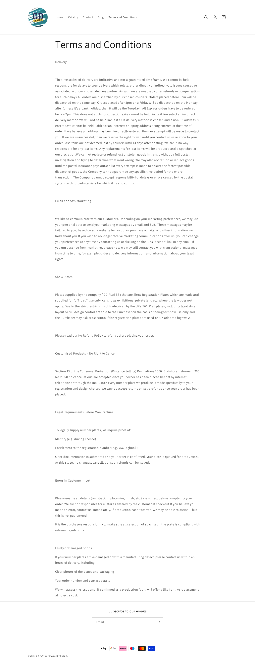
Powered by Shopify (58, 655)
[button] (206, 17)
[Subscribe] (158, 622)
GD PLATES (41, 655)
